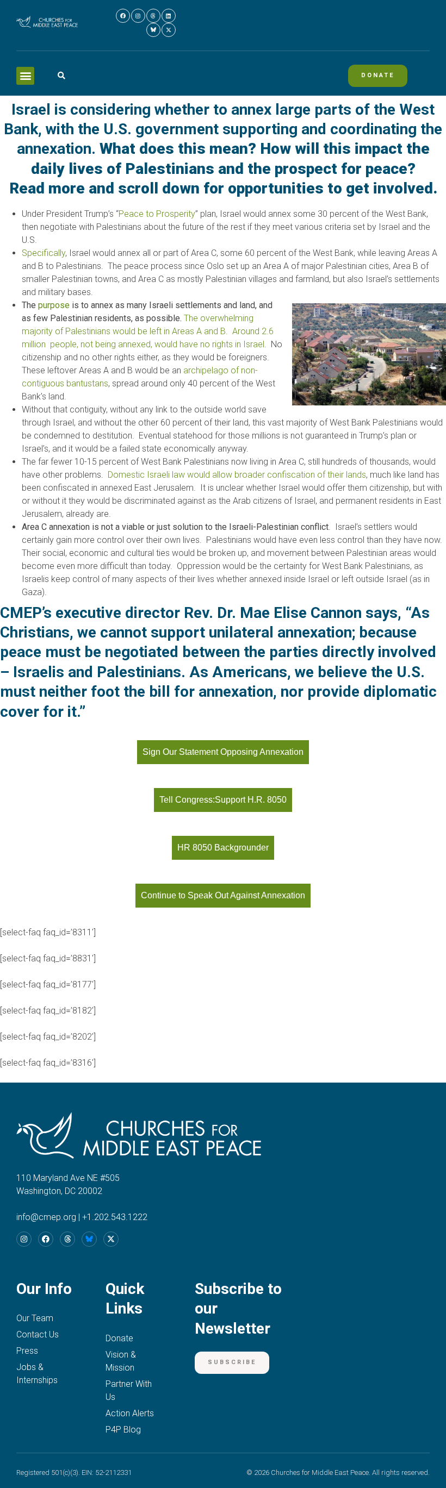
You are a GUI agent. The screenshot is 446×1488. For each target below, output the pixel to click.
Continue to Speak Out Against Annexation (223, 895)
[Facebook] (123, 16)
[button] (25, 76)
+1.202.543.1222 (114, 1217)
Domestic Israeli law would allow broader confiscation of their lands (237, 475)
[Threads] (153, 16)
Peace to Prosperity (157, 214)
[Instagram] (138, 16)
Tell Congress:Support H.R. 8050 (223, 799)
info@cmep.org (46, 1217)
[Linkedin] (169, 16)
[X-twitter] (169, 30)
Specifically (43, 253)
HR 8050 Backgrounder (223, 847)
